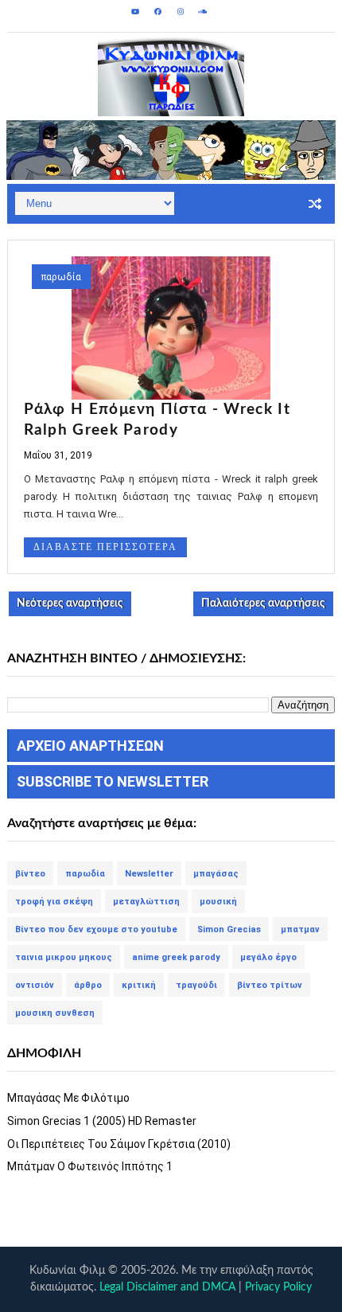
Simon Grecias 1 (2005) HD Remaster (101, 1121)
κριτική (139, 985)
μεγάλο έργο (268, 957)
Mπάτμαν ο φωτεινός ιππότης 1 (90, 1166)
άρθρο (88, 985)
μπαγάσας (216, 874)
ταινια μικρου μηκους (63, 957)
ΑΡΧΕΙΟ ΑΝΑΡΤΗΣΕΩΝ (90, 745)
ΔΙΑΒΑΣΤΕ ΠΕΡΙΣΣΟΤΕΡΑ (105, 547)
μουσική (218, 901)
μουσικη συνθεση (55, 1013)
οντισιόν (34, 985)
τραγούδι (196, 985)
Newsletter (149, 874)
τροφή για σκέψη (54, 901)
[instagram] (180, 12)
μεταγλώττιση (146, 901)
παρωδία (61, 277)
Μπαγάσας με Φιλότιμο (68, 1097)
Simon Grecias (229, 929)
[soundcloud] (202, 12)
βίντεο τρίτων (269, 985)
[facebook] (157, 12)
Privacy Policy (278, 1287)
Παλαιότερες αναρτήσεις (263, 603)
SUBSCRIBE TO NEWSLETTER (112, 781)
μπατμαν (300, 929)
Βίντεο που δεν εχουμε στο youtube (96, 929)
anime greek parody (176, 957)
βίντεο (30, 874)
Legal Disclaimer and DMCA (167, 1287)
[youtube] (135, 12)
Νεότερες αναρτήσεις (70, 603)
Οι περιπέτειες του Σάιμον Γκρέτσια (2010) (119, 1144)
